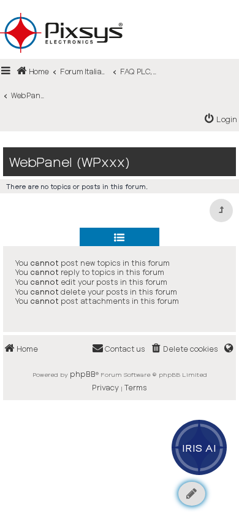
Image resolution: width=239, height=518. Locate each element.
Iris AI (199, 447)
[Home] (119, 13)
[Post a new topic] (191, 494)
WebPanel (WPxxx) (69, 161)
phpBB (83, 373)
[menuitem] (221, 119)
